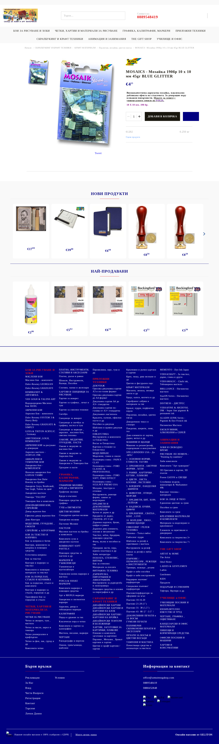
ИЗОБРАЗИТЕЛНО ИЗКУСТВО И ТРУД (171, 610)
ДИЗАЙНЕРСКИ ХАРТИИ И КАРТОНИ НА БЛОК (108, 609)
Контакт (30, 703)
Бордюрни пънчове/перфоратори (136, 581)
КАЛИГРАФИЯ (67, 614)
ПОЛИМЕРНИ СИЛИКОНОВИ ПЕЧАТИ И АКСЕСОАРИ (141, 629)
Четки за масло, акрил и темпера (38, 629)
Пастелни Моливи (68, 524)
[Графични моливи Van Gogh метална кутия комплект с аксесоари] (31, 219)
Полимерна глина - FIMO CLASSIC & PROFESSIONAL (106, 469)
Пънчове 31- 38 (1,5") (137, 608)
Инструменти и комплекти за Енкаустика (107, 438)
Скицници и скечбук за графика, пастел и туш (71, 424)
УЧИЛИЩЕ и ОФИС (173, 598)
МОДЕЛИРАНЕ (101, 453)
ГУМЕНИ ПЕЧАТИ (136, 622)
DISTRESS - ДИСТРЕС (172, 403)
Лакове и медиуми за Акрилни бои (70, 454)
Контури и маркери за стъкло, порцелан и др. (37, 591)
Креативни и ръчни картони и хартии (141, 371)
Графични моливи (68, 492)
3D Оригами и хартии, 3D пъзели (174, 471)
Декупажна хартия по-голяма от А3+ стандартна (106, 409)
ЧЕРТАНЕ (64, 637)
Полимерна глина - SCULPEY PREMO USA (105, 483)
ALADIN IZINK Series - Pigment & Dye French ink (173, 419)
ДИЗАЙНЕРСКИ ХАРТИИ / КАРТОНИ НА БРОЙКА (107, 616)
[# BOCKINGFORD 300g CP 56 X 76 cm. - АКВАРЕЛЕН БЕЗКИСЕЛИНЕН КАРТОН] (185, 301)
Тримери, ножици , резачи (140, 567)
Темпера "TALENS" (35, 497)
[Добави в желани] (191, 116)
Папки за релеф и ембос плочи (139, 553)
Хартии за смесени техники (73, 410)
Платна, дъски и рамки (71, 376)
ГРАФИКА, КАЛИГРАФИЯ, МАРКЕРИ (146, 30)
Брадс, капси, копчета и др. (141, 397)
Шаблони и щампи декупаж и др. (107, 429)
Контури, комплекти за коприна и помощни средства (37, 548)
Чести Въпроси (34, 693)
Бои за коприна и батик (38, 541)
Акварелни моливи (69, 519)
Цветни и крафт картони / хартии (106, 647)
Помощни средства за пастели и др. (70, 554)
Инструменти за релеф (138, 548)
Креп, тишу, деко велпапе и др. (141, 378)
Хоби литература (101, 554)
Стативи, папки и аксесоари (74, 387)
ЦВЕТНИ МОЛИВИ (69, 511)
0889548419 (150, 682)
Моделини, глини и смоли (107, 456)
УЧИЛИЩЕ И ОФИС (169, 39)
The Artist (165, 557)
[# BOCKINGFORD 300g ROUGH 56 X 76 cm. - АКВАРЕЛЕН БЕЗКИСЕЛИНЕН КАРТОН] (146, 301)
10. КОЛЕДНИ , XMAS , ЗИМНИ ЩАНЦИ (139, 521)
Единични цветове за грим (174, 503)
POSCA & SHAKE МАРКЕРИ (68, 582)
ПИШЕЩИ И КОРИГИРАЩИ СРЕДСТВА (174, 631)
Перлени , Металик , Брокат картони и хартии (107, 641)
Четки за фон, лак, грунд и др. (39, 642)
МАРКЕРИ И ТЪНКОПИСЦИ (67, 561)
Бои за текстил (33, 559)
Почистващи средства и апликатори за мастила (138, 646)
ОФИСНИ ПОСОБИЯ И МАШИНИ (172, 639)
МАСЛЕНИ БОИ (34, 376)
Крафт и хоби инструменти (140, 575)
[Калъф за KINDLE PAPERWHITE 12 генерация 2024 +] (108, 221)
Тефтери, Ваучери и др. (172, 591)
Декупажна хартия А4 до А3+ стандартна (106, 403)
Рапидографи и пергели (71, 641)
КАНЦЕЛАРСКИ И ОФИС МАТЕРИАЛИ (174, 625)
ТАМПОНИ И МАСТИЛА (139, 642)
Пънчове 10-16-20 (135, 600)
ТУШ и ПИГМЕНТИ (70, 507)
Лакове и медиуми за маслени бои (70, 447)
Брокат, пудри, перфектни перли (140, 409)
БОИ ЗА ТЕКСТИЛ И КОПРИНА (36, 536)
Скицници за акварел (70, 418)
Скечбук (63, 414)
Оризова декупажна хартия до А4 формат (107, 396)
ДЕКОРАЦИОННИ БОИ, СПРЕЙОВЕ (38, 506)
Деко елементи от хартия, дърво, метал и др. (139, 436)
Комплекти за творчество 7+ (175, 542)
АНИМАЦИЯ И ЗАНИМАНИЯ (107, 39)
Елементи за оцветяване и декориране (174, 531)
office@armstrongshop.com (158, 677)
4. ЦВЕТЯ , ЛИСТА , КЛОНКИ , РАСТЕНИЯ (138, 481)
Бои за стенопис (101, 563)
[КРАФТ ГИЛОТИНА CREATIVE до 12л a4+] (69, 220)
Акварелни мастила (35, 493)
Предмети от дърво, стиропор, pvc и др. (103, 517)
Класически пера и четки (72, 621)
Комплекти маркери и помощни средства (70, 589)
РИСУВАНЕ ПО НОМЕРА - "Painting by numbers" (174, 455)
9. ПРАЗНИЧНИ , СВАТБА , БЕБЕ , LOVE (141, 514)
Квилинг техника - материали (170, 493)
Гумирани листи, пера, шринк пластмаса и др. (105, 549)
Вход (28, 688)
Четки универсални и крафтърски (36, 635)
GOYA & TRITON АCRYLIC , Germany (40, 432)
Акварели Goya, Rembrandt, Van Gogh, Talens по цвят (40, 487)
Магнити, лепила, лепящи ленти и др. (140, 392)
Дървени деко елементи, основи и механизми (105, 530)
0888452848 (150, 688)
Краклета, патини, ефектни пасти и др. (107, 419)
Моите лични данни (86, 734)
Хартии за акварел (69, 398)
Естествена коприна (35, 555)
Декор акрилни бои (35, 511)
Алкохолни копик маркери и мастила (74, 575)
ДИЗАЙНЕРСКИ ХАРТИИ (107, 605)
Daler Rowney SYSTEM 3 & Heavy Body (40, 419)
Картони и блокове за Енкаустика (104, 448)
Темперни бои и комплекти (39, 501)
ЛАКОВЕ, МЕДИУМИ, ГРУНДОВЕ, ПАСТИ (71, 441)
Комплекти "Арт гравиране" (175, 466)
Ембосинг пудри (135, 537)
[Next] (204, 234)
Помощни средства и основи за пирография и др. (108, 590)
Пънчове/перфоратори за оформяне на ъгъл (139, 594)
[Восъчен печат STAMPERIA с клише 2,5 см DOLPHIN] (146, 227)
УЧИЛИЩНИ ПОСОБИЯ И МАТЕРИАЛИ (174, 604)
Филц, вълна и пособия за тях (106, 543)
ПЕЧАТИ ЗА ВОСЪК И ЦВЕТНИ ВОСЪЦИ (138, 636)
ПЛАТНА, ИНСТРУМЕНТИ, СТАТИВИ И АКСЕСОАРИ (74, 371)
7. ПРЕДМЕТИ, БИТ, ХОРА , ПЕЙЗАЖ (141, 501)
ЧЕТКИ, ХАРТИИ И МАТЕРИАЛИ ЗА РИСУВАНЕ (86, 30)
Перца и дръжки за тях (71, 617)
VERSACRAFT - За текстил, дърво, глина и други (175, 375)
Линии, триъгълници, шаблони (70, 646)
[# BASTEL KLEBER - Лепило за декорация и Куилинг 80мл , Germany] (31, 304)
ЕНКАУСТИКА (101, 434)
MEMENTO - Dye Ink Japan (174, 370)
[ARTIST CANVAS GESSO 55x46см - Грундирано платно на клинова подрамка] (108, 300)
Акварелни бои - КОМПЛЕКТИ (34, 466)
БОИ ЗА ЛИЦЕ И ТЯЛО (172, 499)
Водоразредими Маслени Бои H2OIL (38, 404)
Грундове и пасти (68, 467)
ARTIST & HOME (169, 554)
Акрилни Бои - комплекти (39, 413)
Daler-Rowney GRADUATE (39, 388)
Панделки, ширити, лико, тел (140, 430)
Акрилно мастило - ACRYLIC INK (35, 453)
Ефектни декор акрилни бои (40, 515)
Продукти (165, 582)
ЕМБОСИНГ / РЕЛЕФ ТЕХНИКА (138, 528)
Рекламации (32, 677)
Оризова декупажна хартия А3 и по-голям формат (107, 390)
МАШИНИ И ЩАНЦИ (138, 442)
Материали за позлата (104, 567)
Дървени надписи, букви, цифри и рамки (106, 523)
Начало (28, 48)
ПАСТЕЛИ (64, 528)
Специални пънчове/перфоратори (137, 587)
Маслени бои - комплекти (39, 380)
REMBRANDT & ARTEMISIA (34, 393)
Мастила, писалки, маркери (73, 633)
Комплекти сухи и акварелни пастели (69, 540)
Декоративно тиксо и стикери (137, 423)
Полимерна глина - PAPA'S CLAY (107, 461)
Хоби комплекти (168, 461)
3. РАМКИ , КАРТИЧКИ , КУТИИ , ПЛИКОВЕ (139, 474)
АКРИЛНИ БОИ (33, 410)
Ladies (163, 570)
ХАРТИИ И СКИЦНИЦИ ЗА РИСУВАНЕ (74, 393)
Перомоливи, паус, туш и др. (106, 371)
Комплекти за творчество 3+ (175, 537)
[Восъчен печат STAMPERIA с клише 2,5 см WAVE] (185, 227)
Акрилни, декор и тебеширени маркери (70, 608)
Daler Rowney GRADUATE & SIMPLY (40, 426)
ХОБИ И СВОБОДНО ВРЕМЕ (171, 448)
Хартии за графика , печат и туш (74, 404)
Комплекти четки (34, 648)
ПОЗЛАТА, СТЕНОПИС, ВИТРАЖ (106, 559)
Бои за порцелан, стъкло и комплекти (39, 584)
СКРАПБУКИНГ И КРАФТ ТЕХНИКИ (60, 39)
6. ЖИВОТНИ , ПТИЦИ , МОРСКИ (139, 494)
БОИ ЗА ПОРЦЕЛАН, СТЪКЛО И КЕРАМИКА (38, 578)
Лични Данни (33, 713)
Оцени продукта (133, 137)
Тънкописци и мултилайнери (66, 568)
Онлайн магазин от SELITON (194, 734)
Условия (60, 677)
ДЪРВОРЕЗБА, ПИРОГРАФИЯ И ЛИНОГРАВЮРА (102, 577)
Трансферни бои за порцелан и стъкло (35, 598)
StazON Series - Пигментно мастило (174, 397)
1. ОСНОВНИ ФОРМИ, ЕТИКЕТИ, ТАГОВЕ (138, 460)
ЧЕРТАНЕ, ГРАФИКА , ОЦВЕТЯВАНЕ (172, 618)
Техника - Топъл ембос (138, 533)
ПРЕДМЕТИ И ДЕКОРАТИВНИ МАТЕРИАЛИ (101, 507)
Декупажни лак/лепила (105, 414)
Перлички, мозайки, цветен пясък (115, 48)
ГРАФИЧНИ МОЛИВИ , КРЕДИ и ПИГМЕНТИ (71, 486)
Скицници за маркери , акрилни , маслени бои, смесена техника (71, 432)
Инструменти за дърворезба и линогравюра (107, 584)
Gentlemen (165, 574)
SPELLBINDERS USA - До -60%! (140, 453)
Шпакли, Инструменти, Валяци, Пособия (71, 382)
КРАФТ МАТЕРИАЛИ (85, 48)
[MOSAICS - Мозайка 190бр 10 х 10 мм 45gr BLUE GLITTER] (38, 72)
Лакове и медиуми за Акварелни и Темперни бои (73, 462)
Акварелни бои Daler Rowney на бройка (36, 480)
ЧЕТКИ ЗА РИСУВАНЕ (37, 617)
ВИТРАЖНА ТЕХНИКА (105, 570)
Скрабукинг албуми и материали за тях (137, 402)
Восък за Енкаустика (104, 443)
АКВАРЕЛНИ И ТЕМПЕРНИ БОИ (34, 460)
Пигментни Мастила (171, 425)
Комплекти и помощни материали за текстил (37, 571)
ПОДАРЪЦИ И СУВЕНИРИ (174, 587)
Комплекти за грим (170, 512)
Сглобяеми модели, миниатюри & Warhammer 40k (173, 485)
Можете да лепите (164, 98)
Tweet (98, 153)
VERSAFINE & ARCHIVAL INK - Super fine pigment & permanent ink (174, 410)
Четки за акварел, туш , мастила (38, 622)
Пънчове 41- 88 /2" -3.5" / (140, 611)
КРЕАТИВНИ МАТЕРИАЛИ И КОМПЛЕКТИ (175, 517)
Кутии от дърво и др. (104, 512)
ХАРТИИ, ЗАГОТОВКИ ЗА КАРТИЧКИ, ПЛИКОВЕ (107, 628)
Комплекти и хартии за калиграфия (71, 627)
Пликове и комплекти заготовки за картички (105, 634)
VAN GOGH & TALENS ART (40, 399)
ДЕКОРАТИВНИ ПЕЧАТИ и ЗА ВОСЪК (141, 617)
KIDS (163, 579)
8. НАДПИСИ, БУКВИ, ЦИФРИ (138, 508)
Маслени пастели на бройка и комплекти (73, 533)
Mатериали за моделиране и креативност (175, 524)
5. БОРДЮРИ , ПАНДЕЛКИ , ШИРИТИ (141, 487)
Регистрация (32, 698)
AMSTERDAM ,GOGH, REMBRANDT (37, 439)
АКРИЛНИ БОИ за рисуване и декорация (40, 446)
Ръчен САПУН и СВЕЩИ (173, 477)
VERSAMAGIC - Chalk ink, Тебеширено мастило (174, 383)
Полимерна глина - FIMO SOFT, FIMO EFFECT (106, 476)
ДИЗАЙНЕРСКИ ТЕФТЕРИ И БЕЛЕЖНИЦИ (107, 622)
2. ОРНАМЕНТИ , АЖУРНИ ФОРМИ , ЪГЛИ (141, 467)
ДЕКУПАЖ (99, 386)
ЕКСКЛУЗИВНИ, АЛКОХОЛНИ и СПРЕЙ (172, 431)
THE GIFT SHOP (141, 39)
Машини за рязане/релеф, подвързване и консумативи (141, 447)
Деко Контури (32, 519)
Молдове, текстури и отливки (104, 489)
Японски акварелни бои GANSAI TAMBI (38, 473)
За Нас (29, 682)
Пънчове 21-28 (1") (136, 604)
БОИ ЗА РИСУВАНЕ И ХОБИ (31, 30)
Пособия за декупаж (103, 424)
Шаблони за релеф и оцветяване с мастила (137, 542)
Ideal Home (166, 562)
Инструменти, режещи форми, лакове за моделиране (105, 497)
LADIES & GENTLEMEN (173, 566)
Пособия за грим (169, 507)
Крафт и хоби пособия (138, 571)
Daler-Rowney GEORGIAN (39, 384)
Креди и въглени (68, 496)
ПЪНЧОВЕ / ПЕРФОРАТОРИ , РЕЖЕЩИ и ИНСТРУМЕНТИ (141, 561)
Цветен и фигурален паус (139, 383)
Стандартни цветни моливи (73, 515)
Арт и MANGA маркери (71, 595)
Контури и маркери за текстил (37, 564)
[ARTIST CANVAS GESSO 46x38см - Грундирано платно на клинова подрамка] (69, 300)
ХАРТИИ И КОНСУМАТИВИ (169, 646)
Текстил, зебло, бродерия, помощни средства (106, 536)
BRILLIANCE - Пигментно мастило (174, 390)
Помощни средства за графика (70, 501)
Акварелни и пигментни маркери (72, 601)
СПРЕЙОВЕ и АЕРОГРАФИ (40, 530)
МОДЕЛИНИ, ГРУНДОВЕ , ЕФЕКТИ (40, 525)
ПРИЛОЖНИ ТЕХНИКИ (191, 30)
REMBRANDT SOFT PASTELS (70, 547)
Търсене (30, 708)
